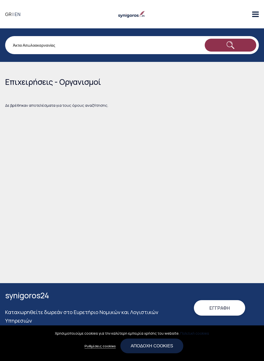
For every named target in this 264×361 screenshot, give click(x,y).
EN (17, 14)
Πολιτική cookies (194, 333)
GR (8, 14)
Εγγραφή (219, 308)
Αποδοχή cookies (152, 345)
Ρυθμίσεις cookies (100, 346)
